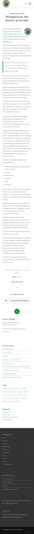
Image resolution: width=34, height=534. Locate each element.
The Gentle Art (7, 419)
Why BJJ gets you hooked (9, 374)
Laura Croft (6, 414)
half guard (26, 391)
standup (5, 401)
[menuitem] (24, 3)
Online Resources (7, 464)
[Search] (24, 3)
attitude (5, 388)
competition (6, 391)
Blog (4, 455)
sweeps (18, 401)
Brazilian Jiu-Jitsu (17, 14)
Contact (5, 440)
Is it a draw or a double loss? (10, 370)
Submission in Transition (10, 417)
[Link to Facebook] (30, 531)
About (4, 458)
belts (10, 388)
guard (20, 391)
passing (25, 395)
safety (17, 398)
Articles (5, 461)
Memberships (6, 446)
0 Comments (18, 270)
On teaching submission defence (11, 360)
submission (11, 401)
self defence (24, 398)
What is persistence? (8, 349)
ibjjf (4, 395)
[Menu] (28, 3)
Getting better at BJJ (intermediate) (12, 377)
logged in (15, 329)
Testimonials (6, 452)
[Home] (14, 3)
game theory (14, 391)
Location (5, 449)
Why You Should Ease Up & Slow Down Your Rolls (16, 367)
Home (4, 437)
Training (5, 443)
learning (9, 395)
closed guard (16, 388)
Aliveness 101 (7, 412)
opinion (14, 395)
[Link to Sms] (27, 531)
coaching (23, 388)
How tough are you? (8, 363)
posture (12, 398)
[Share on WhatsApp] (17, 287)
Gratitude (5, 356)
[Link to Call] (24, 531)
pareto (19, 277)
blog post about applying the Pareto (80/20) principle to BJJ (12, 33)
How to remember (7, 353)
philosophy (6, 398)
